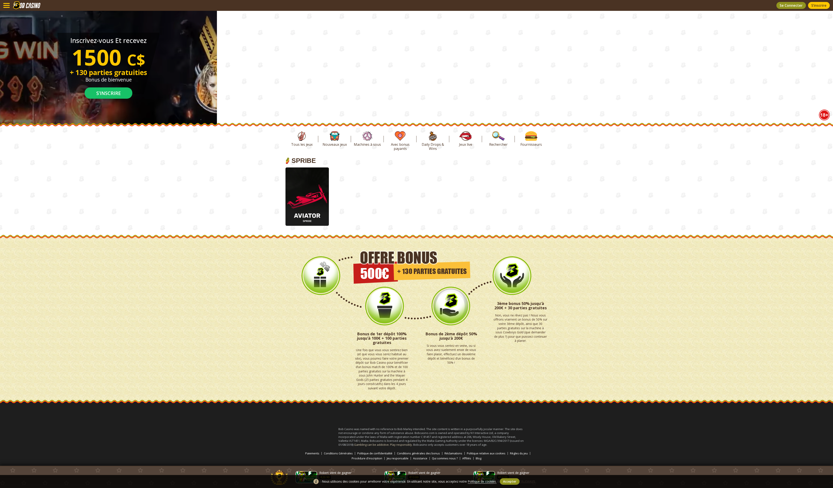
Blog (478, 458)
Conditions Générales (338, 453)
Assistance (420, 458)
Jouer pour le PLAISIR (307, 207)
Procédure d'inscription (367, 458)
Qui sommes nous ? (445, 458)
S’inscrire (818, 5)
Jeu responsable (397, 458)
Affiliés (466, 458)
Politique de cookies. (482, 481)
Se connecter (791, 5)
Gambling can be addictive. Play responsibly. (383, 445)
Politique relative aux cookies (486, 453)
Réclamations (453, 453)
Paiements (312, 453)
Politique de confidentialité (374, 453)
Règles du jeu (519, 453)
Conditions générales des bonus (418, 453)
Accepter (509, 481)
